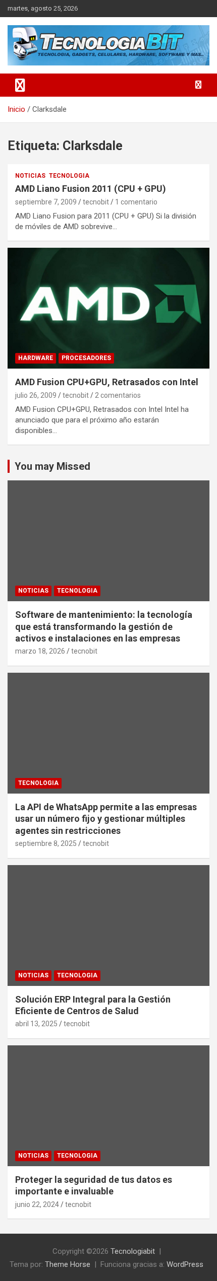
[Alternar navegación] (20, 85)
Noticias (30, 175)
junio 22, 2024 (37, 1204)
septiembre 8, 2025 (46, 843)
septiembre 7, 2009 (46, 202)
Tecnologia (69, 175)
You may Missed (52, 466)
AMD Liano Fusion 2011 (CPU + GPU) (90, 188)
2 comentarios (118, 395)
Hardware (35, 358)
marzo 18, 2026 (40, 651)
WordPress (185, 1264)
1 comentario (136, 202)
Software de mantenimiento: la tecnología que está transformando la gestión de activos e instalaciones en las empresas (103, 626)
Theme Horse (67, 1264)
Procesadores (86, 358)
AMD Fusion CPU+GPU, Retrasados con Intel (106, 382)
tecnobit (96, 202)
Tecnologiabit (133, 1251)
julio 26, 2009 (36, 395)
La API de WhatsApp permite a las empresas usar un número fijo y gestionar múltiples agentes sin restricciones (106, 819)
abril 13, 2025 (36, 1024)
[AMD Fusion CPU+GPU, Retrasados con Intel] (108, 308)
